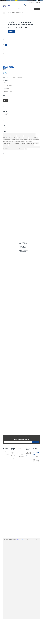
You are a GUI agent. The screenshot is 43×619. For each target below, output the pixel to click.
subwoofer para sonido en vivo (15, 148)
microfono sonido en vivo (33, 137)
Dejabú (17, 539)
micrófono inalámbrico (24, 139)
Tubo (5, 127)
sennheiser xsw (6, 146)
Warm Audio (6, 106)
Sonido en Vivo (6, 88)
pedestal (23, 143)
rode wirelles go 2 (25, 145)
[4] (6, 45)
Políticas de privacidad (13, 456)
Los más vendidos (6, 454)
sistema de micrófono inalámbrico (16, 146)
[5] (8, 45)
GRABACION (5, 137)
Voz (5, 114)
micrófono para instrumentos (34, 139)
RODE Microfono (18, 145)
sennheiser (32, 145)
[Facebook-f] (33, 466)
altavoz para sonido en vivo (25, 134)
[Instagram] (35, 466)
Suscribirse (35, 441)
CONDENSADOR (20, 135)
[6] (11, 45)
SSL (23, 146)
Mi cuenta (20, 451)
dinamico (25, 135)
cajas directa (13, 135)
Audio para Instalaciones (8, 89)
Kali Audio (20, 137)
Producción (6, 113)
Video (5, 83)
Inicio (4, 13)
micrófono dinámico (15, 139)
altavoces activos (9, 134)
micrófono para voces (7, 141)
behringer (33, 134)
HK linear (15, 137)
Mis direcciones (20, 454)
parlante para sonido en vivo (8, 143)
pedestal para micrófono (30, 143)
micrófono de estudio (6, 139)
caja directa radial (6, 135)
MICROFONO (25, 137)
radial (37, 143)
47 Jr (4, 134)
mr (12, 141)
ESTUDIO (30, 135)
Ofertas (4, 451)
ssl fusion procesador (29, 146)
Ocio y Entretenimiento (8, 85)
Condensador (7, 120)
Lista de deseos (20, 456)
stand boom (37, 146)
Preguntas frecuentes (12, 459)
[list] (13, 45)
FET (34, 135)
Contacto (12, 461)
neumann (23, 141)
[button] (11, 31)
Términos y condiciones (13, 453)
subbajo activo (5, 148)
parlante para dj (29, 141)
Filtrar (5, 100)
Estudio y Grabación (7, 86)
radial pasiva (5, 145)
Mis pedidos (20, 452)
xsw (26, 148)
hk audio (10, 137)
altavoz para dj (16, 134)
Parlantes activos (17, 143)
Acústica (5, 82)
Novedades (5, 452)
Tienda (8, 12)
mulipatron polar (17, 141)
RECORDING (11, 145)
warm (23, 148)
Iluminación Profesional (8, 91)
